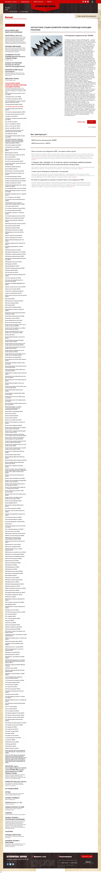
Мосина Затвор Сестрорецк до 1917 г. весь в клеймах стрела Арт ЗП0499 (15, 325)
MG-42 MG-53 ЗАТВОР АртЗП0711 (13, 166)
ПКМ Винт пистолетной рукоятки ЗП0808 (14, 535)
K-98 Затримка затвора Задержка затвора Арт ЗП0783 (15, 136)
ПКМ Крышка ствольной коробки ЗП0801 (14, 554)
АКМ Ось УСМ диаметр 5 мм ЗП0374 (13, 237)
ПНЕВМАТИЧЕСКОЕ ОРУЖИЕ (14, 808)
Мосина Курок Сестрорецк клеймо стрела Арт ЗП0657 (16, 373)
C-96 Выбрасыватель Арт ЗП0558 (13, 96)
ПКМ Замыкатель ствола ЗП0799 (13, 544)
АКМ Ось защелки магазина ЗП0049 (13, 235)
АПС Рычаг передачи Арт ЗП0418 (13, 278)
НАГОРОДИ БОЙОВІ (11, 788)
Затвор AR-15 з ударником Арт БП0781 (14, 291)
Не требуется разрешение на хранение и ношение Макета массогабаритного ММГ (57, 180)
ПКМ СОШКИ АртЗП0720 (11, 575)
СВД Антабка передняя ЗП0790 (12, 624)
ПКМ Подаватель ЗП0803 (11, 564)
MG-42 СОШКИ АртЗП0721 (11, 168)
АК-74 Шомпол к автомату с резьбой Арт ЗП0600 (14, 213)
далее (32, 159)
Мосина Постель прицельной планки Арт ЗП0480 (14, 452)
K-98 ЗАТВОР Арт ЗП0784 (11, 133)
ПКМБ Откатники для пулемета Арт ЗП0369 (15, 588)
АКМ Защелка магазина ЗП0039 (12, 225)
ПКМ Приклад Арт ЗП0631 (11, 569)
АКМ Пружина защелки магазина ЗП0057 (14, 256)
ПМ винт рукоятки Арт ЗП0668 (12, 590)
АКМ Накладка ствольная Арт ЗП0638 (14, 230)
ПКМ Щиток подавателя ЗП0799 (12, 586)
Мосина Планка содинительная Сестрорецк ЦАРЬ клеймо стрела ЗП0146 (15, 428)
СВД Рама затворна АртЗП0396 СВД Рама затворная (15, 665)
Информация (25, 2)
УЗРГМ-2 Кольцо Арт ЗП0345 (12, 748)
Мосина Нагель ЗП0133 (10, 413)
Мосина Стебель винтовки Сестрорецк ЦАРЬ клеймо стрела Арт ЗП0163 (15, 481)
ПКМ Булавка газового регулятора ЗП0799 (15, 533)
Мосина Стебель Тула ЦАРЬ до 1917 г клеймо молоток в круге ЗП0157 (14, 498)
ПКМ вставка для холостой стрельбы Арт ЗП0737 (15, 542)
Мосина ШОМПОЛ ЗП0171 (11, 503)
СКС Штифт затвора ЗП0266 (11, 731)
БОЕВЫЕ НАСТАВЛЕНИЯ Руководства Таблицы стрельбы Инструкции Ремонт (15, 64)
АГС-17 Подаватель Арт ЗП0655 (12, 197)
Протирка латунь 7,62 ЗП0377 (12, 610)
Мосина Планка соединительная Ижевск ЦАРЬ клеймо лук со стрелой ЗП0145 (14, 438)
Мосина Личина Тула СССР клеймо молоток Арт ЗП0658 (15, 400)
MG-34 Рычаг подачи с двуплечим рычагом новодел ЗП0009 (15, 164)
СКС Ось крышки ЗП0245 (11, 708)
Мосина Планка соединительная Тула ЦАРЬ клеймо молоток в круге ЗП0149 (15, 448)
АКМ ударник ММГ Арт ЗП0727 (12, 266)
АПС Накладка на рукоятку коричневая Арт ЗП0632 (15, 275)
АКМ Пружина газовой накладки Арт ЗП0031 (15, 254)
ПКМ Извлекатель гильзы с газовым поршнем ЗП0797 (13, 549)
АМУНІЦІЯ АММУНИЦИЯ (15, 49)
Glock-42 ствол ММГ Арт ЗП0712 (12, 128)
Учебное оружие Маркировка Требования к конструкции (49, 171)
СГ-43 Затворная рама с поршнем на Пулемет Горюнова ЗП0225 (13, 677)
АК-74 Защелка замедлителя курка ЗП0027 (15, 208)
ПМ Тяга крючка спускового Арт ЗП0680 (14, 602)
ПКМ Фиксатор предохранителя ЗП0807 (14, 584)
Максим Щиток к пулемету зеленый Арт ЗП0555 (14, 310)
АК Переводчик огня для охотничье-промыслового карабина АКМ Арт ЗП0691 (15, 203)
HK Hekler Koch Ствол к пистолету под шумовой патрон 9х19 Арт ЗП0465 (14, 131)
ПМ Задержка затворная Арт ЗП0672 (13, 594)
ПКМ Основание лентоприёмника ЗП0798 (14, 556)
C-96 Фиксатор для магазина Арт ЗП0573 (14, 114)
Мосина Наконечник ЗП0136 (11, 415)
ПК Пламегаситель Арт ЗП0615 (12, 531)
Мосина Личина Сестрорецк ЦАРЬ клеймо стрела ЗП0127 (15, 394)
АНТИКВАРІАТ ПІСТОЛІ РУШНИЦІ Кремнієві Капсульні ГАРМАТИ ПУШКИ (15, 57)
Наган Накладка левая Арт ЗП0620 (13, 517)
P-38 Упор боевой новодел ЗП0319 (13, 176)
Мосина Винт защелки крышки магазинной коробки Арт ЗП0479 (15, 313)
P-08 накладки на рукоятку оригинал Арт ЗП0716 (14, 174)
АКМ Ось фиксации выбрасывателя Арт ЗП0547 (14, 240)
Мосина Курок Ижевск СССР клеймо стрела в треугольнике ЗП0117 (15, 367)
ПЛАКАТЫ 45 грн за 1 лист (13, 803)
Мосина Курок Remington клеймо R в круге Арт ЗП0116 (15, 363)
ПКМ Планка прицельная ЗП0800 (13, 562)
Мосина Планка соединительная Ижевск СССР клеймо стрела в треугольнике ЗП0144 (15, 435)
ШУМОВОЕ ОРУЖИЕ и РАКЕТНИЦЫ (15, 843)
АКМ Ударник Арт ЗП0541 (11, 264)
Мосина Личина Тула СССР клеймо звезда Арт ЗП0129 (15, 397)
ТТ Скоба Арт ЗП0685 (10, 739)
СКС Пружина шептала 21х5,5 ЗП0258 (14, 725)
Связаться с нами (87, 856)
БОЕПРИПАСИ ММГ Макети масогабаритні (15, 72)
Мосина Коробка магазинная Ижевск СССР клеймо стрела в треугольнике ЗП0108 (15, 344)
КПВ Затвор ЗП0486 (9, 298)
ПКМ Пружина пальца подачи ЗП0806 (14, 571)
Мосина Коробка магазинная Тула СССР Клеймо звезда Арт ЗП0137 (14, 351)
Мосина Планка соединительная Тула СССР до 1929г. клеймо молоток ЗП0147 (15, 442)
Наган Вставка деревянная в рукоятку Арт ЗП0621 (15, 514)
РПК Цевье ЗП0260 (9, 620)
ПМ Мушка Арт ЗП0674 (10, 596)
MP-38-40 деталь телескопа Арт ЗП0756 (14, 171)
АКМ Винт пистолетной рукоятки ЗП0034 (14, 218)
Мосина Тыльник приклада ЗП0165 (13, 500)
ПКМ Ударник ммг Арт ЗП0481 (12, 581)
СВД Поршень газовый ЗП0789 (12, 652)
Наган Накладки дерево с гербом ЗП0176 (14, 521)
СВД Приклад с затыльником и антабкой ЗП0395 (14, 657)
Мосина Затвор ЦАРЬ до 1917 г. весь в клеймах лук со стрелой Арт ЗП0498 (14, 332)
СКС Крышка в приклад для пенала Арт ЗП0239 (14, 691)
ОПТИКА (14, 793)
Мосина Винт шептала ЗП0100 (12, 318)
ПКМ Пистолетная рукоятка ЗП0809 (13, 558)
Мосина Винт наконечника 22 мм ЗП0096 (14, 316)
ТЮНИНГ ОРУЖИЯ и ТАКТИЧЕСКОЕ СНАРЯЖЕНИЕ (15, 823)
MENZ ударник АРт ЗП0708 (11, 152)
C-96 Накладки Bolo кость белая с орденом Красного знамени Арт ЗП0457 (15, 101)
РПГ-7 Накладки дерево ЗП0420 (12, 618)
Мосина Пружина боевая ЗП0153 (12, 454)
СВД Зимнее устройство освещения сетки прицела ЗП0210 (15, 632)
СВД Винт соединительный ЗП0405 (13, 627)
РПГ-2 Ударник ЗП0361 (10, 616)
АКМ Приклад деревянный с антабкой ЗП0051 (14, 247)
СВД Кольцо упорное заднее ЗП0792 (13, 641)
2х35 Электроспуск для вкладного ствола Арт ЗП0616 (15, 94)
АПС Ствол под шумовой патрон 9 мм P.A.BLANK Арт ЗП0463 (14, 281)
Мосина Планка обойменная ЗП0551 (13, 425)
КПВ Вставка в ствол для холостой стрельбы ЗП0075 (16, 296)
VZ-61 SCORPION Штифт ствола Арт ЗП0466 (15, 188)
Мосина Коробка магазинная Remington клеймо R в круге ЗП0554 (14, 341)
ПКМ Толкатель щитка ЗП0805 (12, 577)
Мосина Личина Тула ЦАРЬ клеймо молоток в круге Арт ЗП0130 (16, 404)
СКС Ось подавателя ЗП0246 (12, 710)
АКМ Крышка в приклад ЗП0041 (12, 227)
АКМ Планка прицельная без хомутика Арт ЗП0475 (15, 244)
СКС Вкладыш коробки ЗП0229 (12, 682)
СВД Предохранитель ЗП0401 (12, 654)
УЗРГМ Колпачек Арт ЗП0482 (12, 742)
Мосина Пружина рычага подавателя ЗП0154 (15, 460)
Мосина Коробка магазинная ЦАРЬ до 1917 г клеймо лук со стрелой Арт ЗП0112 (15, 354)
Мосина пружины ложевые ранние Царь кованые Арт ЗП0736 (14, 463)
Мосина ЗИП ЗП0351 (10, 334)
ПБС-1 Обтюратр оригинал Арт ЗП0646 (14, 529)
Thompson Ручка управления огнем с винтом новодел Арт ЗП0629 (15, 186)
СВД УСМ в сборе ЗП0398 (11, 668)
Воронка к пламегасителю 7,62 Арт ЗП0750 (15, 286)
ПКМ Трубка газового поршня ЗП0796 (13, 579)
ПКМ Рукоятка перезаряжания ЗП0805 (14, 573)
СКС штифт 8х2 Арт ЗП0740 (11, 729)
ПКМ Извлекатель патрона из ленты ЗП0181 (15, 552)
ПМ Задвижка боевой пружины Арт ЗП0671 (15, 592)
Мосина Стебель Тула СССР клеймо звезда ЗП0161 (15, 495)
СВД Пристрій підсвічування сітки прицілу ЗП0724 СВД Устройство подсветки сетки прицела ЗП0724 (15, 661)
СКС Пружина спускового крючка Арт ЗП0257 (15, 722)
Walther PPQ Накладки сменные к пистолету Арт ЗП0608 (15, 191)
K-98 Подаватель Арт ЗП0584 (12, 147)
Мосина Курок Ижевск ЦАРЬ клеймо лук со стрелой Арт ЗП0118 (15, 370)
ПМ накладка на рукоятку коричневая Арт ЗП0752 (15, 599)
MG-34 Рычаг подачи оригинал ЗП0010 (14, 161)
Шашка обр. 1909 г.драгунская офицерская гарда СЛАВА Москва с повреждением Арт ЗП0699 (15, 752)
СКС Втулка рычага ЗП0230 (11, 684)
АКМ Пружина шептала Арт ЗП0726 (13, 261)
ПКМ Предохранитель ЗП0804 (12, 567)
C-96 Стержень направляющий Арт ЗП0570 (15, 112)
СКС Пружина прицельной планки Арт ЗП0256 (14, 720)
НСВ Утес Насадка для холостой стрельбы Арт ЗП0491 (15, 526)
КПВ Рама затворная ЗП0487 (12, 303)
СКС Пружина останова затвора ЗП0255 (14, 717)
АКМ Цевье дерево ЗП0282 (11, 270)
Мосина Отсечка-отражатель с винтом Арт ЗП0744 (15, 423)
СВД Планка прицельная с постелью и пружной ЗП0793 (14, 649)
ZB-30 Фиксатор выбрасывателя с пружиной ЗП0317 (15, 194)
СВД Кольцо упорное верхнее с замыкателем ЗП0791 (16, 638)
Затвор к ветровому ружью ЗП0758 (13, 293)
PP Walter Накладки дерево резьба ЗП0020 (15, 178)
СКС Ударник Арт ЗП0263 (11, 727)
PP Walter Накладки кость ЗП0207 (13, 182)
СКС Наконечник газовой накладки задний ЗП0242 (15, 704)
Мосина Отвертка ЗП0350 (11, 417)
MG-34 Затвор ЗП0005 (10, 157)
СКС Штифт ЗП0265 (9, 733)
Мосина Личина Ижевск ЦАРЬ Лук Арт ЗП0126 (14, 390)
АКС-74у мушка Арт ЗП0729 (11, 272)
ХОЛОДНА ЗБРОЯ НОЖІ (14, 836)
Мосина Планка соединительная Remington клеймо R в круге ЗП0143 (15, 431)
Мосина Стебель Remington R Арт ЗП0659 (15, 478)
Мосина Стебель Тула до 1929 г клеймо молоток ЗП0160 (14, 491)
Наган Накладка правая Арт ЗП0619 (13, 519)
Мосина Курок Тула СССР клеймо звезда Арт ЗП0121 (15, 380)
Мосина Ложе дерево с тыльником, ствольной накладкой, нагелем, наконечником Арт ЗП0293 (13, 408)
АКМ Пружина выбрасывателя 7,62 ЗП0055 (15, 252)
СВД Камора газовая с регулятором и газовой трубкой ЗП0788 (16, 635)
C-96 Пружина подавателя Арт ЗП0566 (14, 106)
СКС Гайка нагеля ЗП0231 (11, 686)
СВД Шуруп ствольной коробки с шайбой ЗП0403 (14, 674)
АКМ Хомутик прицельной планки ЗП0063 (15, 268)
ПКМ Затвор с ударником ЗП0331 (13, 546)
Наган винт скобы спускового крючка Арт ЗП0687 (15, 511)
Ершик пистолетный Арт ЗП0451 (12, 289)
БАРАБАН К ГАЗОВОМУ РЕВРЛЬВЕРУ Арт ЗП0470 (15, 284)
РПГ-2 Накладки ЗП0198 (10, 614)
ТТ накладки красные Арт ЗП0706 (13, 737)
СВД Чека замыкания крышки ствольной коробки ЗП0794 (14, 671)
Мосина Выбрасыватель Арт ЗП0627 (13, 320)
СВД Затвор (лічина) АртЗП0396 (12, 629)
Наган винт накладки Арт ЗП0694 (13, 508)
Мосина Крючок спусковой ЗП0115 (13, 357)
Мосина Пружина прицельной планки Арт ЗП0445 (14, 457)
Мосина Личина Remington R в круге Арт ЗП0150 (14, 384)
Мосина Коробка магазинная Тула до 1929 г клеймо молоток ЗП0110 (15, 348)
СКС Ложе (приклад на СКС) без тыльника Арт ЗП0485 (15, 697)
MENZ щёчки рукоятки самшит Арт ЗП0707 (15, 154)
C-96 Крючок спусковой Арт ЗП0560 (13, 98)
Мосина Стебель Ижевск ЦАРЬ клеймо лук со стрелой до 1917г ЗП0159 (15, 488)
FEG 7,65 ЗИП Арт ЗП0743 (11, 121)
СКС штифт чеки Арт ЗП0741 (12, 735)
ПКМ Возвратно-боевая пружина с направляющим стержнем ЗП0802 (13, 538)
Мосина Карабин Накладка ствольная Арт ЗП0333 (15, 337)
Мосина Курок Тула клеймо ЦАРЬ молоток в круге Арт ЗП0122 (15, 377)
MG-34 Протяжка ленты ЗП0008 (12, 159)
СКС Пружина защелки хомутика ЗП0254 (14, 715)
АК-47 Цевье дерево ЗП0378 (11, 206)
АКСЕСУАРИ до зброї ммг (15, 39)
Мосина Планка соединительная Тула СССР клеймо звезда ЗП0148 (15, 445)
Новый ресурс (8, 523)
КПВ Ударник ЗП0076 (10, 305)
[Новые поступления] (5, 22)
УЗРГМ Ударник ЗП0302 (10, 744)
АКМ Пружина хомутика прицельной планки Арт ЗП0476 (15, 259)
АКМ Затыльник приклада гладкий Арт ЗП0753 (14, 221)
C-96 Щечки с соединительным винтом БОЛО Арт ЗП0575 (15, 119)
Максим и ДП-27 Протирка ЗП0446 (13, 307)
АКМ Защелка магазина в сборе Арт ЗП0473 (15, 223)
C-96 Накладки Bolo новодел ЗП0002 (13, 104)
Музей (49, 2)
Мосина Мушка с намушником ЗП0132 (14, 411)
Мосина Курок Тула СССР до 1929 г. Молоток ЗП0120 (15, 360)
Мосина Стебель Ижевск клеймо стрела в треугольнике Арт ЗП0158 (15, 484)
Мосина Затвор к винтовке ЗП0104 (13, 322)
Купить (91, 122)
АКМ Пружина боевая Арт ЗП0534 (13, 249)
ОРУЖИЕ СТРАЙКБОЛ (12, 798)
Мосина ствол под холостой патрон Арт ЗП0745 (14, 475)
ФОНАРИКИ (9, 831)
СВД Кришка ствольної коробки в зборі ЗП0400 (14, 644)
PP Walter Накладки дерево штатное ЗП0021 (15, 180)
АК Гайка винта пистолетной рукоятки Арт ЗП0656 (15, 200)
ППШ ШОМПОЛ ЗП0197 (10, 604)
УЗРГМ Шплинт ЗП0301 (10, 746)
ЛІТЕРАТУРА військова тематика (15, 783)
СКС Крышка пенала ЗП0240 (11, 694)
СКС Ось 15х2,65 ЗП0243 (11, 706)
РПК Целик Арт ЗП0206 (10, 622)
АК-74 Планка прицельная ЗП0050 (13, 210)
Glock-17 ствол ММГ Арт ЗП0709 (12, 124)
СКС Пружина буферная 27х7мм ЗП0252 (14, 713)
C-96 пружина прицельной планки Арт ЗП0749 (14, 109)
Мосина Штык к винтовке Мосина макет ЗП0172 (14, 506)
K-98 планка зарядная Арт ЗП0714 (13, 145)
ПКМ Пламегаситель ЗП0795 (12, 560)
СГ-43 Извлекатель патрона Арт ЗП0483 (14, 680)
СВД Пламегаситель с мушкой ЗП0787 (14, 646)
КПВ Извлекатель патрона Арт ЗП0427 (14, 300)
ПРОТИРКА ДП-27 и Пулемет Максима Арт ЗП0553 (15, 607)
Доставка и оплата (11, 2)
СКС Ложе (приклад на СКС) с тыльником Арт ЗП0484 (15, 700)
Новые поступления (15, 25)
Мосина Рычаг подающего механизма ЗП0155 (14, 466)
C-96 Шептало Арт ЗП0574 (11, 116)
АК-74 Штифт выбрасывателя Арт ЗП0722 (15, 216)
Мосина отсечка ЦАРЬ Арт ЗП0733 (13, 420)
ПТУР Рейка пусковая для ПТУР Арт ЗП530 (15, 612)
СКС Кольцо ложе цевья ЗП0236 (12, 688)
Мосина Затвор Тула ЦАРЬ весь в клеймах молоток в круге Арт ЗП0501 (15, 329)
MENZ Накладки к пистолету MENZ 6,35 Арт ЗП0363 (15, 150)
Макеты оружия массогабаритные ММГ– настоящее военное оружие (53, 151)
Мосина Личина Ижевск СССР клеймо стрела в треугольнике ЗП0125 (15, 387)
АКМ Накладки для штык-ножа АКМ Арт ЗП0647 (14, 233)
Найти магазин (38, 2)
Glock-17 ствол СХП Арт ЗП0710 (12, 126)
